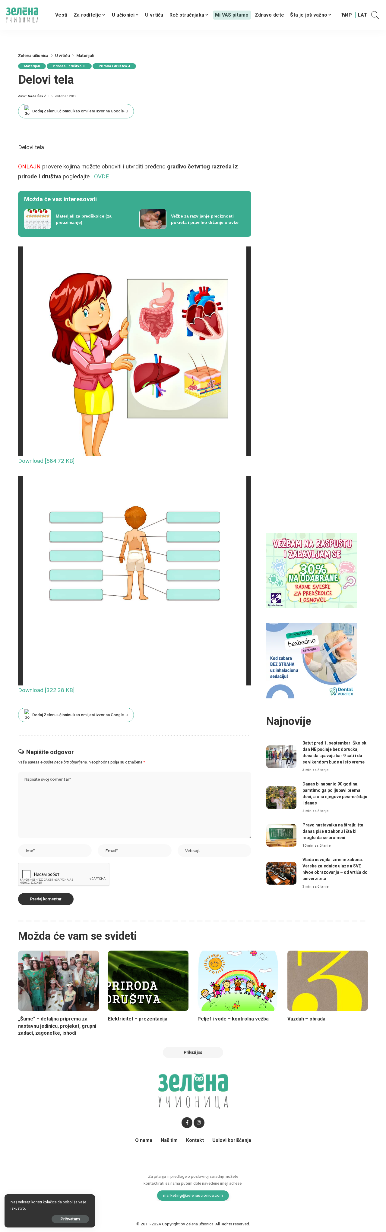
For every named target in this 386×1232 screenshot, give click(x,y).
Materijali (32, 66)
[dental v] (311, 660)
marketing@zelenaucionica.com (193, 1195)
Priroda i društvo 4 (114, 66)
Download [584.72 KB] (46, 460)
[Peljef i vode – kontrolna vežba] (238, 981)
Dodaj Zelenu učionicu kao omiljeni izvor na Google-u (80, 111)
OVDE (101, 176)
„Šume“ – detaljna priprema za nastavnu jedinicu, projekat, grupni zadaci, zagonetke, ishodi (57, 1026)
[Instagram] (199, 1122)
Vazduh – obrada (306, 1019)
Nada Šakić (37, 96)
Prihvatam (70, 1219)
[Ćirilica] (346, 15)
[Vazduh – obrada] (327, 981)
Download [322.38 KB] (46, 690)
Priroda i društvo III (69, 66)
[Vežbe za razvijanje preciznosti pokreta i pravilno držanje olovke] (192, 219)
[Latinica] (362, 15)
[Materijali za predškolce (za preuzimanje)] (77, 219)
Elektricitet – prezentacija (137, 1019)
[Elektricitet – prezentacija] (148, 981)
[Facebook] (187, 1122)
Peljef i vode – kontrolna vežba (233, 1019)
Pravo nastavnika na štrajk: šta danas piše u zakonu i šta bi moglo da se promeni (332, 831)
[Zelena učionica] (22, 15)
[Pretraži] (375, 15)
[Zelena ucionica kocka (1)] (311, 570)
